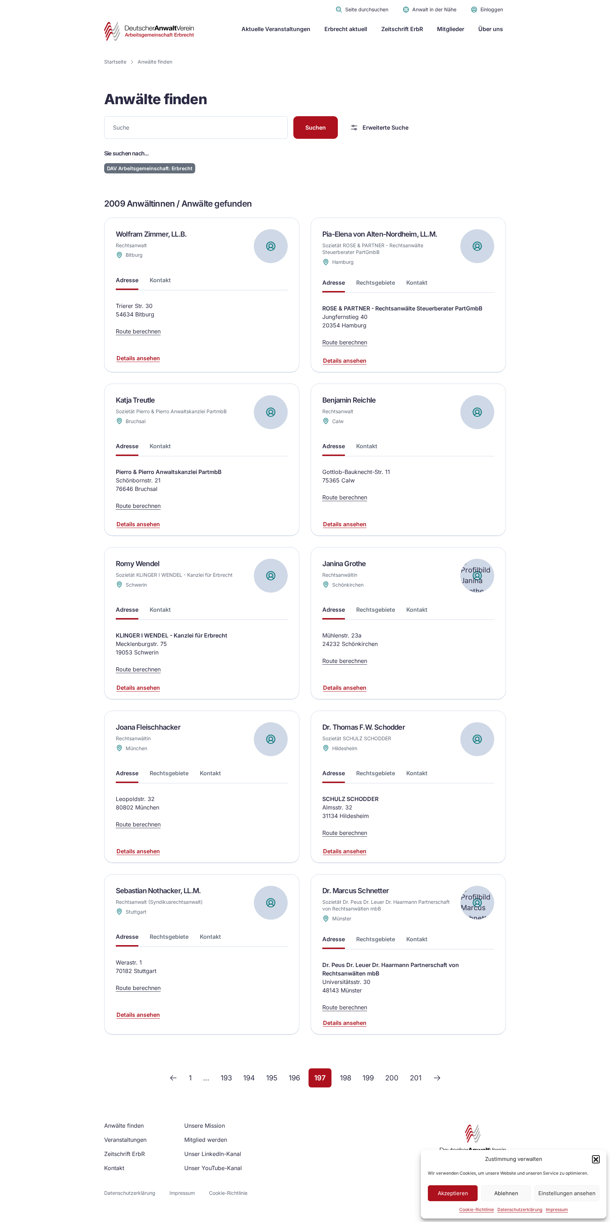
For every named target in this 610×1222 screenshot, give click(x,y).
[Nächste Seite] (437, 1077)
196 (294, 1078)
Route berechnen (138, 331)
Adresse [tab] (127, 280)
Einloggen (491, 9)
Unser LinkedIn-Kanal (212, 1153)
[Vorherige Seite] (173, 1077)
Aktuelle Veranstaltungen (275, 28)
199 (368, 1078)
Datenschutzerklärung (519, 1209)
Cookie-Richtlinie (476, 1209)
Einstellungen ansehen (567, 1193)
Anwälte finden (155, 62)
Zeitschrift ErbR (402, 28)
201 (415, 1078)
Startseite (115, 62)
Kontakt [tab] (160, 280)
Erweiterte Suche (385, 127)
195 (271, 1078)
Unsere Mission (204, 1125)
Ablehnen (506, 1193)
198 (345, 1078)
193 (226, 1078)
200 (392, 1078)
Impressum (557, 1209)
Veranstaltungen (125, 1139)
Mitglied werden (205, 1139)
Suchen (315, 127)
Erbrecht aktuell (345, 28)
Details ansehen (138, 358)
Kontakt (114, 1167)
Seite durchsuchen (366, 9)
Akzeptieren (453, 1193)
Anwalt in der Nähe (434, 9)
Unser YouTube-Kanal (213, 1167)
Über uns (490, 28)
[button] (595, 1159)
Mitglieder (450, 28)
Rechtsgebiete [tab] (375, 282)
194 (249, 1078)
